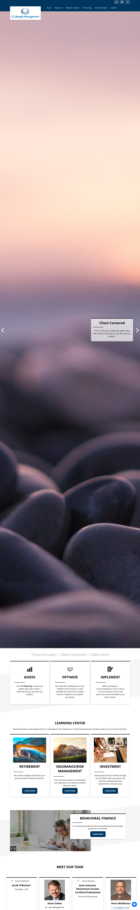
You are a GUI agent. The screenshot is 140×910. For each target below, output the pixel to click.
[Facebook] (127, 2)
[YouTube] (122, 2)
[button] (49, 8)
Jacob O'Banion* (21, 885)
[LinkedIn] (116, 2)
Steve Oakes (54, 903)
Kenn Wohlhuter (120, 903)
